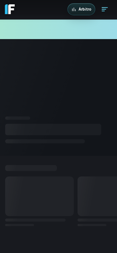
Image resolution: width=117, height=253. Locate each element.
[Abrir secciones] (104, 9)
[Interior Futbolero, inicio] (10, 9)
